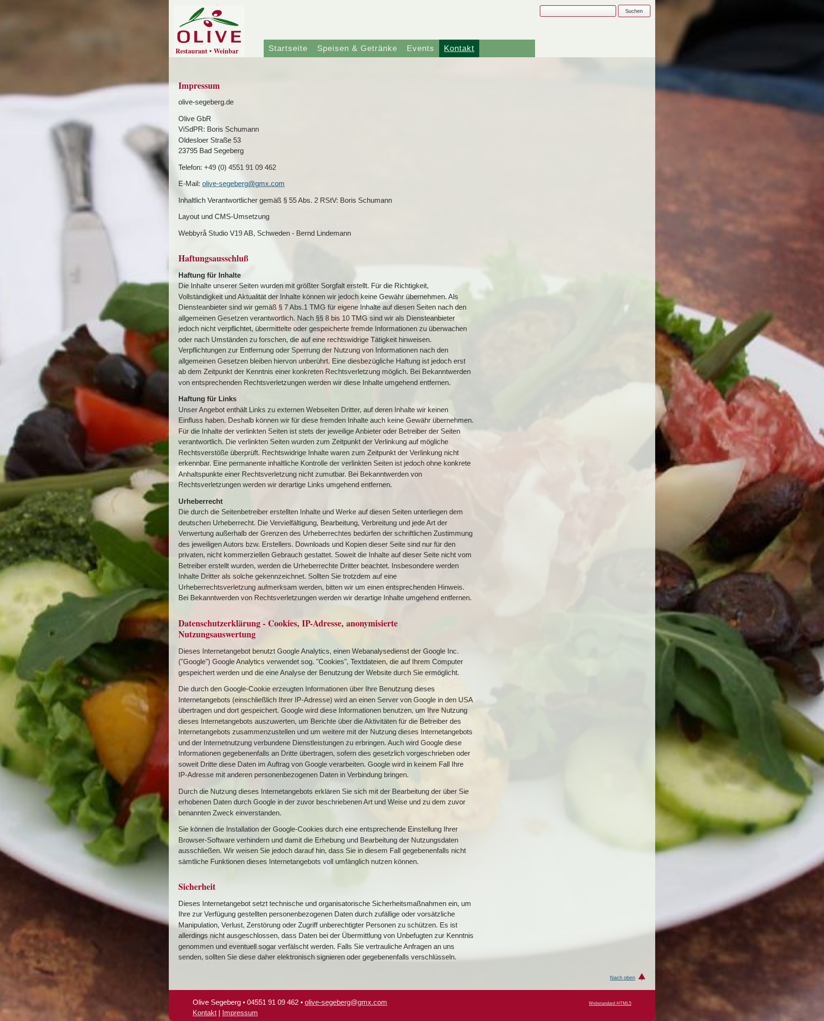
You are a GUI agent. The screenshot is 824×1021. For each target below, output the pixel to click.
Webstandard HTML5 (610, 1003)
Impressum (240, 1013)
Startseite (288, 48)
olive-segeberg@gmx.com (243, 183)
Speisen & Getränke (357, 48)
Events (420, 48)
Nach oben (622, 977)
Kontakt (459, 48)
